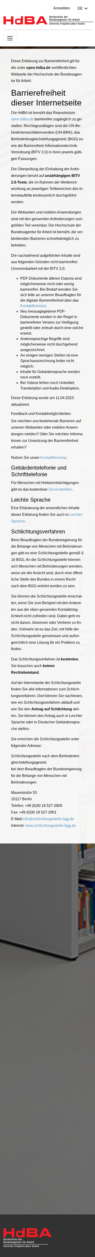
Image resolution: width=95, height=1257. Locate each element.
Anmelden (61, 8)
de (80, 8)
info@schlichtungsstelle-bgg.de (48, 819)
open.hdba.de (22, 119)
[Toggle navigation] (9, 38)
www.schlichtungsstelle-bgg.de (50, 825)
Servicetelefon (60, 489)
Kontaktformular (33, 306)
